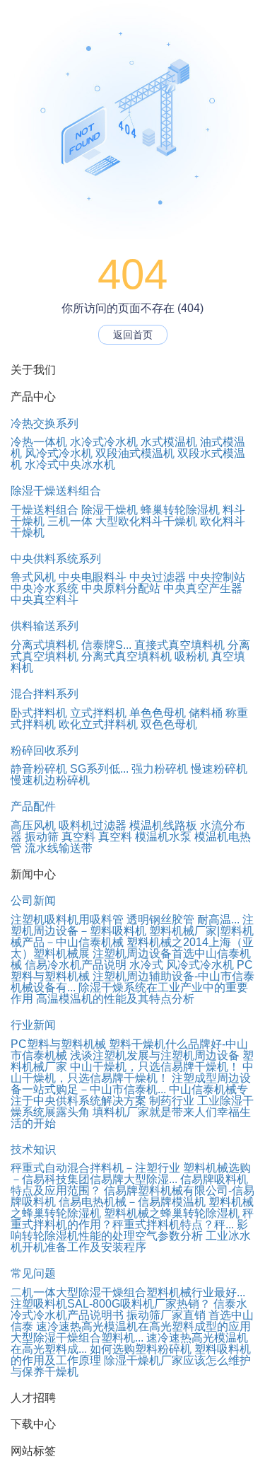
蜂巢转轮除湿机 (180, 510)
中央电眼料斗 (92, 577)
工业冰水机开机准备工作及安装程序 (131, 1241)
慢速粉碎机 (219, 769)
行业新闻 (33, 1025)
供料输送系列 (44, 626)
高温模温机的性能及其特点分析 (115, 999)
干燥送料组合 (44, 510)
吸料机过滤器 (92, 825)
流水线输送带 (59, 848)
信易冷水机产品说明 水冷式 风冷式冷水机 (129, 965)
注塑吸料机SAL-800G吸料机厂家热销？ (111, 1304)
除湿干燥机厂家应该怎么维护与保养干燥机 (131, 1366)
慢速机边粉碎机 (50, 780)
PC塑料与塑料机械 (58, 1044)
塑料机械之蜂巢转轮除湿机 (172, 1213)
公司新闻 (33, 900)
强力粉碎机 (159, 769)
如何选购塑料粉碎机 (141, 1349)
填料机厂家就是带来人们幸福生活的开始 (131, 1117)
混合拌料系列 (44, 694)
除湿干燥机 (109, 510)
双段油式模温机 (135, 453)
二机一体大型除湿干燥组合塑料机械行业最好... (128, 1292)
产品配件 (33, 806)
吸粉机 (191, 656)
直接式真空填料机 (179, 645)
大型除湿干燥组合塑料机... (77, 1338)
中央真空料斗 (44, 600)
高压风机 (33, 825)
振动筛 (42, 837)
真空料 (78, 837)
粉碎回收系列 (44, 750)
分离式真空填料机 (126, 656)
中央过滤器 (157, 577)
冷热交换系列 (44, 423)
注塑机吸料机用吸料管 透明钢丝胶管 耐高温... (125, 919)
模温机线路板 (163, 825)
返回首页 (133, 334)
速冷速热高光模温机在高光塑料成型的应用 (143, 1326)
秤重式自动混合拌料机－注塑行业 (95, 1168)
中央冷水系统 (44, 588)
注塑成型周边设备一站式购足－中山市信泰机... (131, 1083)
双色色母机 (169, 724)
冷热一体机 (39, 442)
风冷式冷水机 (59, 453)
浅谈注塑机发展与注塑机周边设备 (155, 1055)
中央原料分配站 (120, 588)
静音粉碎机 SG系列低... (70, 769)
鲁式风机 (33, 577)
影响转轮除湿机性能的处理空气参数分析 (129, 1230)
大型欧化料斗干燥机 (146, 521)
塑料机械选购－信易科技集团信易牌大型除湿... (131, 1173)
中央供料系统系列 (56, 559)
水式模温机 (169, 442)
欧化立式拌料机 (98, 724)
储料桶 (206, 713)
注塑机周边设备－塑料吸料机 (132, 925)
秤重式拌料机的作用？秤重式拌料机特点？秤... (132, 1218)
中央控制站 (217, 577)
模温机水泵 (163, 837)
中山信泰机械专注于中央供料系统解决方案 (129, 1095)
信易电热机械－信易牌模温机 (132, 1202)
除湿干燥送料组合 (56, 491)
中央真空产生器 (202, 588)
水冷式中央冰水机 (70, 465)
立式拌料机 (98, 713)
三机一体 (70, 521)
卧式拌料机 (39, 713)
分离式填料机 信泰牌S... (71, 645)
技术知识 (33, 1149)
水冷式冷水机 (104, 442)
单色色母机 (157, 713)
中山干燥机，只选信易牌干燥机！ (155, 1067)
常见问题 (33, 1273)
